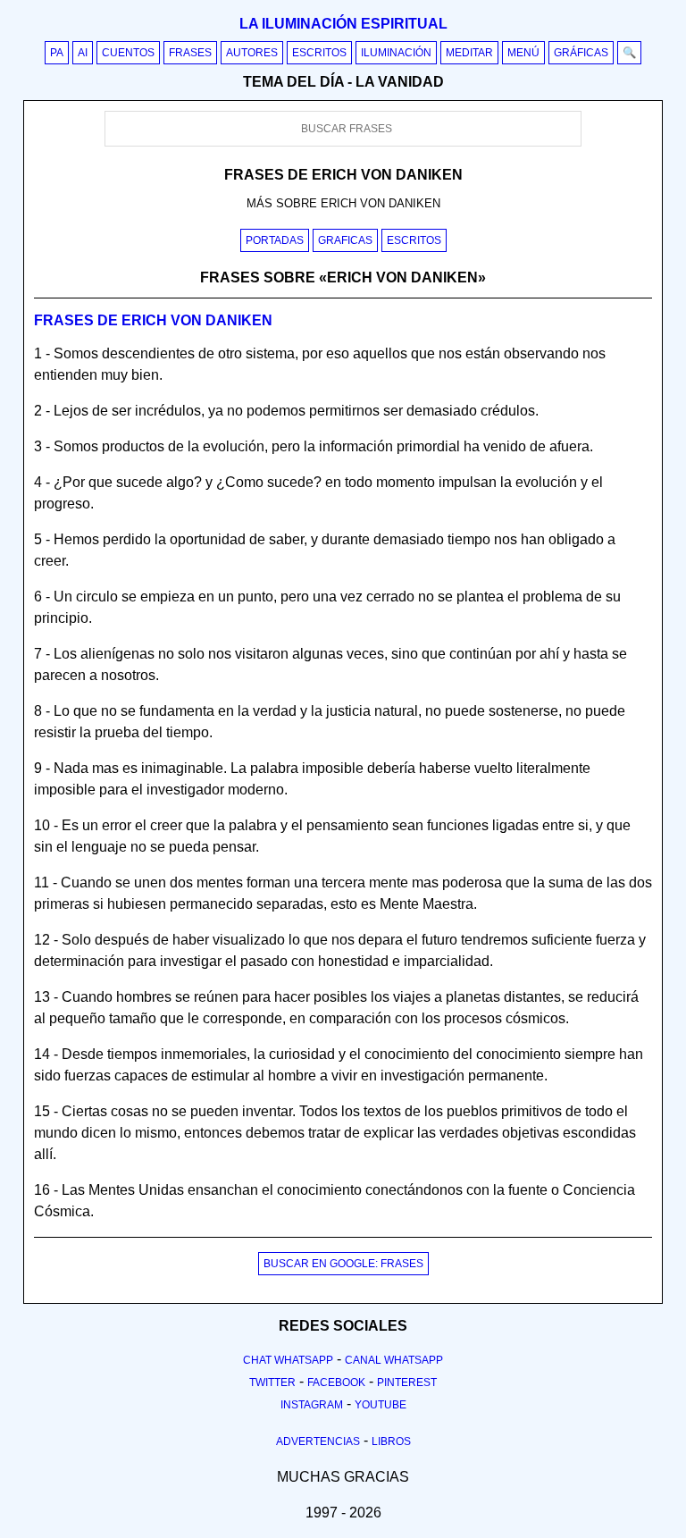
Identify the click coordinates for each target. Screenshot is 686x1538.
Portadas (275, 240)
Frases (190, 52)
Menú (523, 52)
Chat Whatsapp (288, 1360)
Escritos (319, 52)
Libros (391, 1441)
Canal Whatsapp (394, 1360)
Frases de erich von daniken (153, 320)
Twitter (272, 1382)
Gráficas (581, 52)
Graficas (345, 240)
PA (56, 52)
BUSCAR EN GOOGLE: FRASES (343, 1263)
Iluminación (396, 52)
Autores (252, 52)
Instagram (311, 1405)
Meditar (469, 52)
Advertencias (318, 1441)
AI (83, 52)
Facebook (336, 1382)
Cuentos (128, 52)
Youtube (380, 1405)
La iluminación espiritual (343, 23)
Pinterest (407, 1382)
